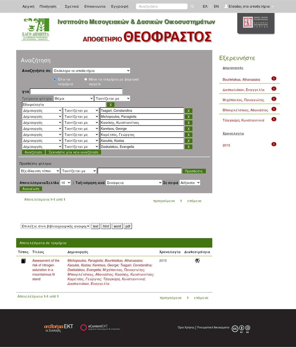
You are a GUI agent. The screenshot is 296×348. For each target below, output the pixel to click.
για (25, 91)
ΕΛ (205, 6)
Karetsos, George (105, 265)
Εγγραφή (119, 6)
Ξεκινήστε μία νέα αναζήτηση (73, 152)
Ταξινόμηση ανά (90, 182)
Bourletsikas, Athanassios (123, 260)
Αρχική (28, 6)
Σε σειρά (170, 182)
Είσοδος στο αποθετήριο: (249, 6)
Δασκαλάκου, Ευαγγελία (88, 283)
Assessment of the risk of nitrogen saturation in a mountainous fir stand (45, 269)
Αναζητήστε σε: (37, 70)
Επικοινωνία (95, 6)
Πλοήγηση (48, 6)
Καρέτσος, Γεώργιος (84, 279)
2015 (226, 145)
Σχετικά (72, 6)
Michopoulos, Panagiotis (85, 260)
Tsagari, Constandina (135, 265)
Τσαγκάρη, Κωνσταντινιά (124, 279)
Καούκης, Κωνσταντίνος (134, 274)
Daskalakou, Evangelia (84, 269)
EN (216, 6)
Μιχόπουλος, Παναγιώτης (123, 269)
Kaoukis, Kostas (79, 265)
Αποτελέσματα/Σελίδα (39, 182)
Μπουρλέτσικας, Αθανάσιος (90, 274)
